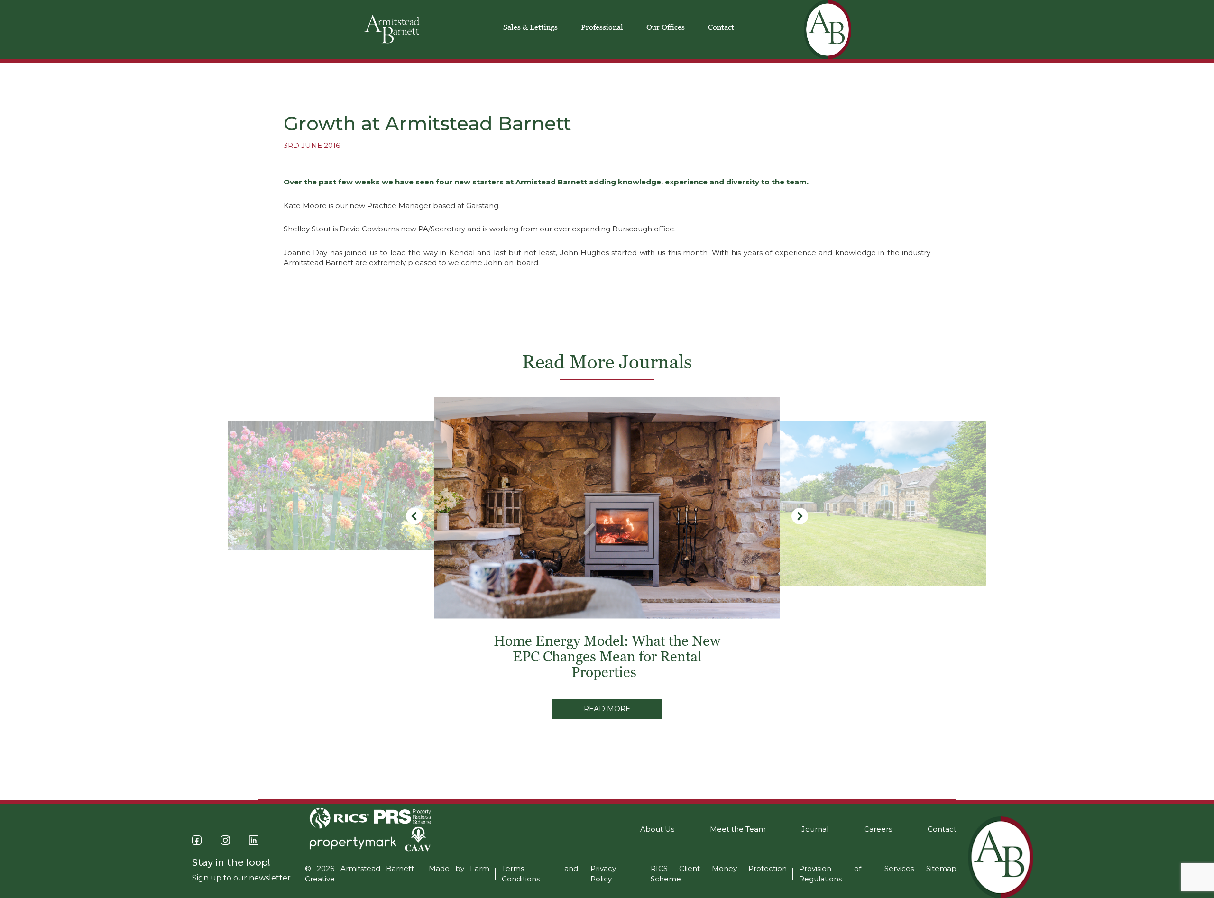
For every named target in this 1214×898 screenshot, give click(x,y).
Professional (602, 27)
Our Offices (665, 27)
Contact (721, 27)
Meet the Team (738, 829)
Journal (814, 829)
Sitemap (941, 868)
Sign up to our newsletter (241, 877)
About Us (657, 829)
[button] (799, 516)
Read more (607, 708)
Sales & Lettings (530, 27)
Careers (878, 829)
